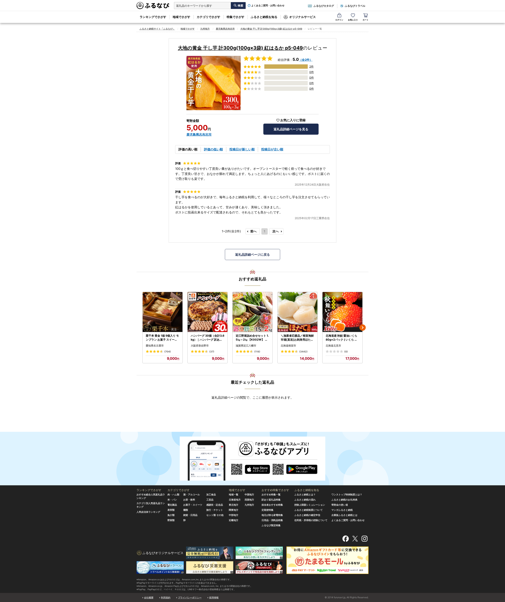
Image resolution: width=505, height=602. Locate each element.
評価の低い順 (213, 149)
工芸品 (209, 499)
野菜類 (171, 520)
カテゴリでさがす (208, 17)
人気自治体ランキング (148, 511)
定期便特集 (267, 509)
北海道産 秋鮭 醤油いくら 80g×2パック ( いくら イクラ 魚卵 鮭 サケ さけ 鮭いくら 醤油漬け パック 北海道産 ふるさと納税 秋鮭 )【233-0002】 (342, 337)
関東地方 (233, 509)
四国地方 (249, 499)
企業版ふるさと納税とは (344, 515)
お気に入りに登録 (293, 120)
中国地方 (249, 494)
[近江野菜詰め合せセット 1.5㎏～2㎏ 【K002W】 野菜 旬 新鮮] (252, 312)
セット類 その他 (215, 515)
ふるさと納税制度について (308, 509)
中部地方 (233, 515)
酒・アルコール (191, 494)
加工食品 (211, 494)
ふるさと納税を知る (264, 17)
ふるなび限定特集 (271, 525)
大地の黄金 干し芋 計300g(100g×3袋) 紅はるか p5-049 (271, 28)
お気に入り (353, 20)
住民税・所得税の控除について (310, 520)
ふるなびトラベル (355, 5)
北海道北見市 (333, 345)
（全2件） (305, 60)
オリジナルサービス (302, 17)
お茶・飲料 (189, 499)
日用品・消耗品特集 (272, 520)
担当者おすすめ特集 (272, 504)
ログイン (339, 20)
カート (365, 20)
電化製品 (172, 504)
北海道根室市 (288, 345)
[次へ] (362, 327)
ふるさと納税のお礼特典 (344, 499)
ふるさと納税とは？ (305, 494)
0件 (311, 72)
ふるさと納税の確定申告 (307, 515)
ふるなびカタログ (323, 5)
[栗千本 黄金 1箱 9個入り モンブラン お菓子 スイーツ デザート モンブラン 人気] (162, 312)
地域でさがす (181, 17)
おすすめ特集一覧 (271, 494)
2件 (311, 66)
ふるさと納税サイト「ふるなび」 (157, 28)
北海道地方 (235, 499)
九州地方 (205, 28)
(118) (257, 351)
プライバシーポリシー (190, 597)
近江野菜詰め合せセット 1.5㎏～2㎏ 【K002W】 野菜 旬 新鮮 (252, 337)
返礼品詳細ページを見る (291, 129)
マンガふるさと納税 (342, 509)
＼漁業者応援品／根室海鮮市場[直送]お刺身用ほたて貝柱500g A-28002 (297, 337)
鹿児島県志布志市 (225, 28)
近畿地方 (233, 520)
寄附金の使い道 (339, 504)
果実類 (171, 509)
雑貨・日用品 (190, 515)
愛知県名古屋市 (155, 345)
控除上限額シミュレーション (309, 504)
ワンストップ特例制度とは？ (346, 494)
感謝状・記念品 (214, 504)
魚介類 (171, 515)
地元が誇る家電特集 (272, 515)
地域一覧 (233, 494)
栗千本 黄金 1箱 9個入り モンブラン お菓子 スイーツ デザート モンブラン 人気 (162, 337)
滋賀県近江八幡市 (246, 345)
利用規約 (165, 597)
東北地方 (233, 504)
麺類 (185, 509)
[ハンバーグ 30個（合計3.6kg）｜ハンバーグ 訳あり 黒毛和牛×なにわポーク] (207, 312)
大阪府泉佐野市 (200, 345)
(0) (346, 351)
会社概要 (148, 597)
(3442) (303, 351)
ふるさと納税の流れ (305, 499)
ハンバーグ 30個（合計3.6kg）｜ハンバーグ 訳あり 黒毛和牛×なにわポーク (207, 337)
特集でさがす (235, 17)
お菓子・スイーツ (192, 504)
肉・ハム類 (173, 494)
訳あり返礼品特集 (271, 499)
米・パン (172, 499)
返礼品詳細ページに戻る (252, 254)
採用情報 (214, 597)
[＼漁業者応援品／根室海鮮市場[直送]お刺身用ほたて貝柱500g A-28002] (297, 312)
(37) (211, 351)
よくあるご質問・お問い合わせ (267, 5)
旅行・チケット (214, 509)
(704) (167, 351)
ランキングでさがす (153, 17)
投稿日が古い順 (272, 149)
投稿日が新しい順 (242, 149)
